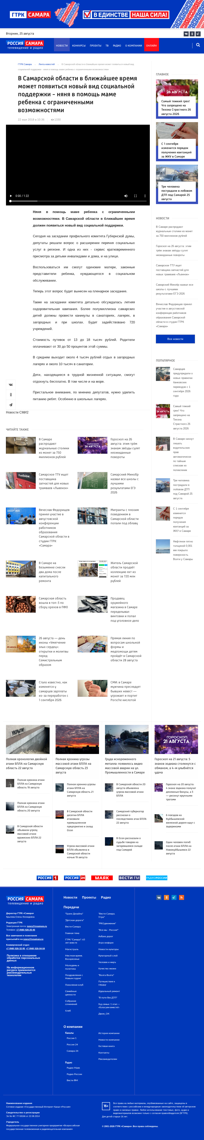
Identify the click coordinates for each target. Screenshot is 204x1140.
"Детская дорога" (74, 920)
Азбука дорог (105, 936)
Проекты (95, 46)
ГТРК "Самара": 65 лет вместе (75, 941)
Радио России (74, 1074)
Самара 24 (72, 1051)
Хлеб (68, 1011)
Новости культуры (108, 949)
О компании (133, 46)
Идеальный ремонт (109, 991)
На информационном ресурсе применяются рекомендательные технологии (21, 971)
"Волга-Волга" (106, 975)
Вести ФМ (72, 1080)
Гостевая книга (106, 1046)
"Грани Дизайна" (74, 913)
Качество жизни (107, 968)
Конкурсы (79, 46)
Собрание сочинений (71, 1002)
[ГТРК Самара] (25, 45)
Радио (117, 46)
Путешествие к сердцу (106, 983)
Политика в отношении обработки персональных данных (23, 958)
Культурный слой (108, 955)
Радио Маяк (73, 1068)
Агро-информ (105, 943)
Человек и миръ (107, 962)
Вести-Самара (73, 926)
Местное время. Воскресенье (74, 957)
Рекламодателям (107, 1059)
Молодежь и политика (72, 967)
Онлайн (151, 46)
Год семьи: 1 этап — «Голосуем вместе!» (109, 1006)
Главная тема (72, 933)
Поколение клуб (74, 985)
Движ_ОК (103, 1014)
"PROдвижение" (107, 923)
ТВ (107, 46)
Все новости (175, 338)
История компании (109, 1033)
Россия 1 (71, 1038)
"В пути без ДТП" (107, 997)
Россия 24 (72, 1045)
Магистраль (71, 949)
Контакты (103, 1052)
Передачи (71, 907)
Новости (62, 46)
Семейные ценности (70, 993)
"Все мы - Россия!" (108, 930)
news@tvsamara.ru (37, 926)
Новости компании (109, 1040)
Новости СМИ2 (17, 412)
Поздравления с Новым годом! (74, 977)
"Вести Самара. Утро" (106, 915)
